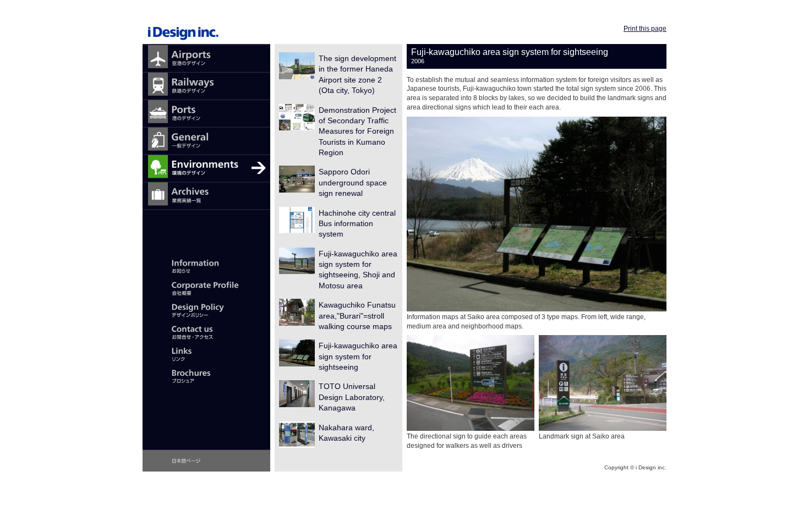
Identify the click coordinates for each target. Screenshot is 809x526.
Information (206, 265)
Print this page (645, 28)
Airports (206, 59)
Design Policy (206, 309)
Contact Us (206, 331)
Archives (206, 196)
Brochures (206, 375)
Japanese (206, 461)
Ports (206, 114)
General (206, 141)
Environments (206, 169)
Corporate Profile (206, 287)
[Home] (206, 24)
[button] (536, 214)
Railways (206, 86)
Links (206, 353)
